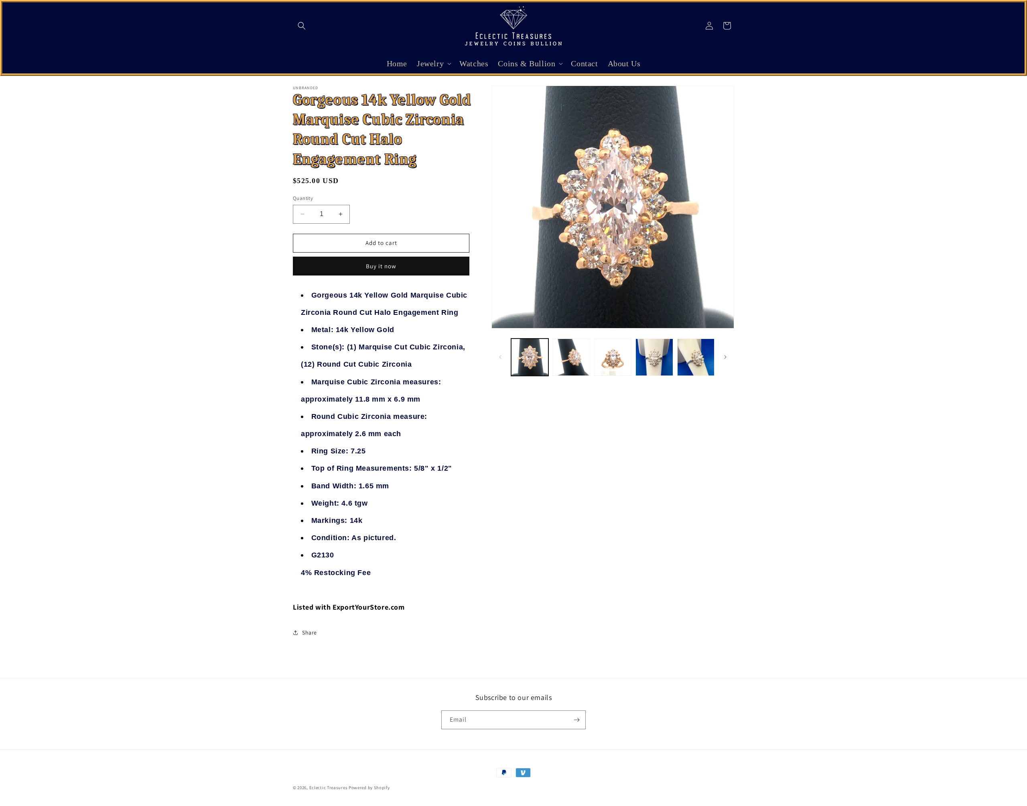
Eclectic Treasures (328, 787)
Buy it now (381, 266)
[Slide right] (725, 357)
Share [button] (309, 632)
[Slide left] (500, 357)
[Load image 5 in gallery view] (695, 357)
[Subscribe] (576, 719)
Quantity (303, 198)
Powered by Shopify (369, 787)
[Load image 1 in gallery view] (529, 357)
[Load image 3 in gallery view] (612, 357)
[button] (302, 26)
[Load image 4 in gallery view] (654, 357)
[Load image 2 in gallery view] (571, 357)
